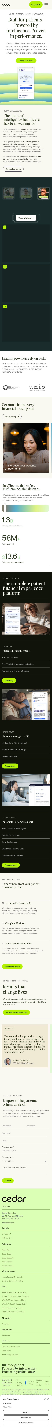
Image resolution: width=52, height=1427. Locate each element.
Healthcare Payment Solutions (13, 1312)
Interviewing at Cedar (10, 1354)
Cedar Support (7, 1258)
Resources (6, 1335)
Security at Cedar (39, 1382)
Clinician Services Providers (12, 1281)
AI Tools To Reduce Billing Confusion (16, 1296)
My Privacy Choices (19, 1383)
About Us (5, 1324)
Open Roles (6, 1351)
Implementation (8, 1266)
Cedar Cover (7, 1254)
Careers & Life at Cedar (11, 1347)
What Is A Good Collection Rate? (14, 1304)
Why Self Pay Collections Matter (14, 1300)
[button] (46, 4)
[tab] (8, 193)
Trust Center (47, 1382)
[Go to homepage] (6, 4)
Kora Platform (7, 1262)
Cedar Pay (6, 1250)
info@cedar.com (8, 1223)
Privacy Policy (31, 1382)
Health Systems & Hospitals (12, 1277)
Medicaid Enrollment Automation (14, 1292)
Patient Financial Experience (12, 1308)
